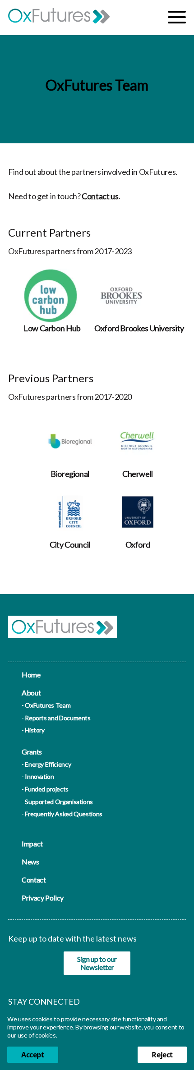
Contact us (100, 196)
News (30, 861)
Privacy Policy (43, 897)
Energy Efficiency (48, 764)
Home (31, 674)
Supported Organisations (59, 801)
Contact (34, 879)
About (31, 692)
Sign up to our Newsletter (97, 963)
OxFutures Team (47, 705)
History (34, 730)
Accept (32, 1055)
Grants (32, 751)
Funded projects (47, 789)
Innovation (39, 776)
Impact (32, 843)
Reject (162, 1055)
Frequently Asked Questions (63, 814)
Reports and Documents (57, 718)
